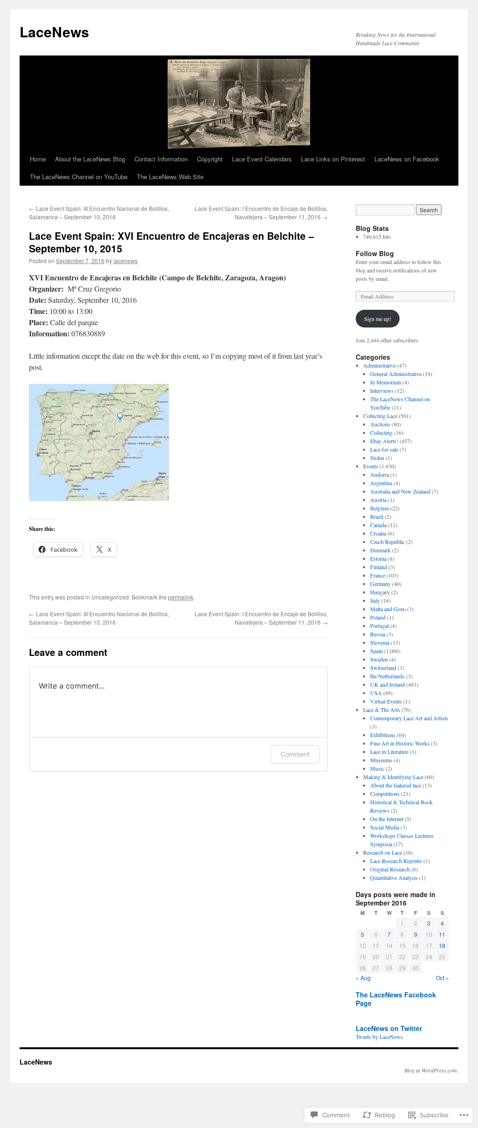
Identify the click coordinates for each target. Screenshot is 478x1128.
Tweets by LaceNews (379, 1036)
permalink (180, 597)
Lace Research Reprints (396, 860)
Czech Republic (387, 541)
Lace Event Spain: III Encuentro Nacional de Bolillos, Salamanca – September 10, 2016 (99, 212)
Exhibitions (382, 734)
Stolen (377, 457)
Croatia (378, 533)
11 (442, 934)
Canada (378, 525)
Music (377, 768)
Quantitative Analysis (394, 877)
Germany (380, 583)
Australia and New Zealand (400, 491)
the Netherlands (387, 676)
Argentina (381, 483)
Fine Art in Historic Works (399, 743)
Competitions (385, 793)
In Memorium (385, 382)
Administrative (379, 365)
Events (370, 466)
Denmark (380, 550)
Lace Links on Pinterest (333, 158)
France (377, 575)
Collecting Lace (380, 415)
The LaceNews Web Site (170, 176)
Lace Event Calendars (262, 158)
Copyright (210, 158)
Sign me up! (377, 318)
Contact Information (161, 158)
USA (376, 692)
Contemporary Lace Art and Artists (409, 718)
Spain (376, 651)
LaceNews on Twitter (389, 1028)
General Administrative (396, 373)
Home (38, 158)
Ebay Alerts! (384, 441)
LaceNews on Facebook (406, 158)
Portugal (379, 625)
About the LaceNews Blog (90, 158)
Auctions (380, 424)
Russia (377, 634)
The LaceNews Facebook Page (396, 999)
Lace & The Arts (381, 709)
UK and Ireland (387, 684)
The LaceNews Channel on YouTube (78, 176)
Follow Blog (375, 253)
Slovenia (379, 642)
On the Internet (386, 818)
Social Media (384, 827)
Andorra (379, 474)
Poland (378, 617)
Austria (378, 499)
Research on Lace (382, 852)
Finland (378, 567)
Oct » (442, 978)
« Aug (363, 978)
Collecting (381, 432)
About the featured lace (395, 785)
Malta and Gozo (388, 609)
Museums (381, 760)
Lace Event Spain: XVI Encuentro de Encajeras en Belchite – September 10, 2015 (171, 242)
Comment (295, 754)
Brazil (376, 516)
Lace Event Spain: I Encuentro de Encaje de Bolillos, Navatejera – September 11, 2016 (261, 212)
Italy (375, 600)
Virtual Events (386, 701)
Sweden (379, 659)
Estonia (378, 558)
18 (442, 945)
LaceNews (54, 31)
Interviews (382, 390)
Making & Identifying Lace (393, 776)
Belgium (379, 508)
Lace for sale (384, 449)
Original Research (390, 869)
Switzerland (383, 667)
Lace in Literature (389, 751)
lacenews (125, 261)
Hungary (380, 592)
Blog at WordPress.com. (431, 1070)
